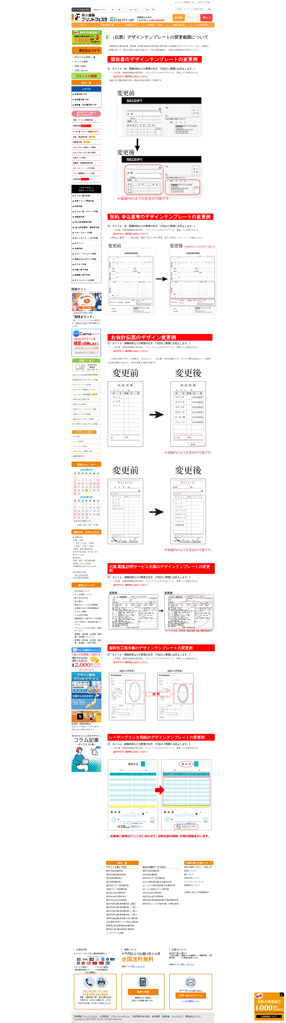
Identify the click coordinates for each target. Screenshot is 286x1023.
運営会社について (193, 1016)
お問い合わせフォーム (191, 995)
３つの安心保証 (81, 615)
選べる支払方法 (81, 598)
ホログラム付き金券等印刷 (84, 375)
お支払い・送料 (155, 25)
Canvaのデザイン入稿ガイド (86, 353)
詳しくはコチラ (81, 575)
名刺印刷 (78, 248)
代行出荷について (82, 591)
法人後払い (79, 601)
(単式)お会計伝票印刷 (152, 893)
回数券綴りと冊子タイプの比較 (88, 618)
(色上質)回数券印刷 (83, 222)
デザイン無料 (80, 611)
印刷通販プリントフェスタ (85, 1016)
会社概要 (156, 1016)
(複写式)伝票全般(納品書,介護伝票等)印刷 (160, 900)
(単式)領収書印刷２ (114, 882)
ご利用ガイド (131, 25)
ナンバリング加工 (79, 446)
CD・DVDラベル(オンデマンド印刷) (85, 424)
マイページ (193, 18)
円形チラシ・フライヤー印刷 (84, 409)
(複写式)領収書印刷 (114, 871)
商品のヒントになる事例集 (86, 605)
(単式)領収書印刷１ (114, 878)
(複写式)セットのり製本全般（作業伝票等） (162, 904)
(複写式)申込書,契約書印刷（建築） (121, 904)
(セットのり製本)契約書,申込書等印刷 (159, 885)
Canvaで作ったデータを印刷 (86, 348)
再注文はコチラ (89, 50)
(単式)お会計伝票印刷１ (116, 893)
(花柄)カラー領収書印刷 (116, 889)
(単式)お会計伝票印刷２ (116, 896)
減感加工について (192, 885)
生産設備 (166, 1016)
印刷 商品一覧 (107, 25)
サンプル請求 (81, 61)
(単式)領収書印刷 (150, 874)
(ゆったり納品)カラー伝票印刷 (156, 889)
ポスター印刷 (80, 264)
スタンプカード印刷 (83, 233)
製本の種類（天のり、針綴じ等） (198, 867)
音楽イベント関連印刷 (84, 201)
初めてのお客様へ (83, 57)
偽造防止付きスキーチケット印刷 (85, 380)
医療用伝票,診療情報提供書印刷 (120, 925)
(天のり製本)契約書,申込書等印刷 (157, 882)
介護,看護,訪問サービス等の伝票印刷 (122, 922)
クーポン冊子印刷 (82, 196)
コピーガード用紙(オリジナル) (83, 390)
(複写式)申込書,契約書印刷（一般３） (122, 914)
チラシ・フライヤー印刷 (85, 254)
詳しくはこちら (138, 966)
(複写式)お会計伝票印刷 (116, 900)
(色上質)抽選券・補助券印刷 (87, 227)
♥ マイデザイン (203, 25)
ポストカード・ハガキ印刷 (86, 238)
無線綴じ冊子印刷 (82, 275)
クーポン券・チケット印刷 (86, 211)
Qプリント (79, 243)
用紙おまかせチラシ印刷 (85, 259)
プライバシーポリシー (120, 1016)
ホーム (83, 25)
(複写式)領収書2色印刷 (116, 874)
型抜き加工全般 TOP (81, 399)
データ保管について (83, 594)
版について (189, 874)
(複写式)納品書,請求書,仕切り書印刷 (121, 918)
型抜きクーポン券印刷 (81, 414)
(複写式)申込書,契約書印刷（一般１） (122, 907)
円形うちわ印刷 (79, 404)
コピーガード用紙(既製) (84, 394)
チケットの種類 (86, 76)
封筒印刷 (78, 206)
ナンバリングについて (194, 882)
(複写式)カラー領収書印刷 (117, 885)
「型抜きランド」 (83, 316)
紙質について (190, 871)
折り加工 (76, 436)
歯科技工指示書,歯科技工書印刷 (120, 929)
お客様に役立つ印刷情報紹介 (87, 608)
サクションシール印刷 (84, 280)
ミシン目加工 (78, 441)
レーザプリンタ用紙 (114, 933)
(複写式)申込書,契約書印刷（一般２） (122, 911)
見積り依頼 (80, 66)
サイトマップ (177, 1016)
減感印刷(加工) (78, 456)
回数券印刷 (79, 217)
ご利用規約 (104, 1016)
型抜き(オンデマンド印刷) (83, 419)
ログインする (204, 2)
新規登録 (179, 18)
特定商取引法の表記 (141, 1016)
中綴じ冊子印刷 (81, 270)
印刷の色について (192, 878)
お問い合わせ (179, 25)
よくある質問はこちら (191, 1001)
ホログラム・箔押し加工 (82, 451)
